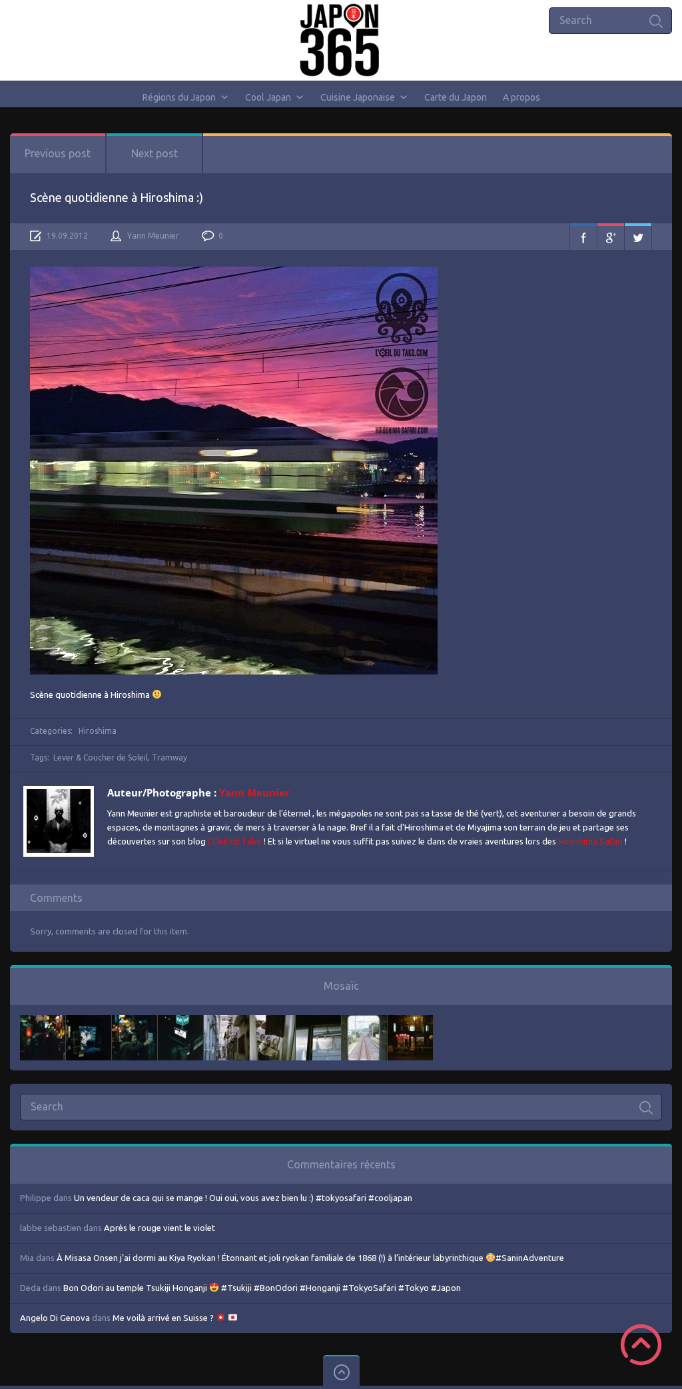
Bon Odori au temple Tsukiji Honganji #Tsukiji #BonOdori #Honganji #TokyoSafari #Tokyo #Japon (262, 1287)
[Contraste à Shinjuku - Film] (180, 1021)
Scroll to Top (641, 1345)
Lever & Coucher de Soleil (100, 757)
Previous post (58, 153)
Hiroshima (98, 730)
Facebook (583, 236)
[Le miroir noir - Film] (134, 1021)
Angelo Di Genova (55, 1317)
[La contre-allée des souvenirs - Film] (42, 1021)
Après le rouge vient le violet (159, 1227)
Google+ (610, 236)
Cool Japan (268, 97)
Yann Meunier (153, 235)
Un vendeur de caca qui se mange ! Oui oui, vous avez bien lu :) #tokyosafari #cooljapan (243, 1197)
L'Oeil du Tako (235, 841)
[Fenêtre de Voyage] (364, 1021)
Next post (154, 153)
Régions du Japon (179, 97)
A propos (521, 97)
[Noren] (318, 1021)
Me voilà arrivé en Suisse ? (164, 1317)
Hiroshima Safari (590, 841)
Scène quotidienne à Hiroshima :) (116, 197)
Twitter (638, 236)
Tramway (169, 757)
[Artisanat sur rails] (272, 1021)
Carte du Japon (455, 97)
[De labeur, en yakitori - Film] (88, 1021)
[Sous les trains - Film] (410, 1021)
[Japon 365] (341, 40)
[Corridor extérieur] (226, 1021)
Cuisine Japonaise (357, 97)
